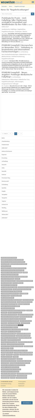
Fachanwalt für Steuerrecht (8, 360)
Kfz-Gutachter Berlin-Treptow (9, 287)
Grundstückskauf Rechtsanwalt (15, 344)
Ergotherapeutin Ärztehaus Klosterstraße (12, 259)
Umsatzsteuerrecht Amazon (8, 257)
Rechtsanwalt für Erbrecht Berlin (9, 321)
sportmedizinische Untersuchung (9, 371)
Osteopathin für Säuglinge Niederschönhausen (13, 268)
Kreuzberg (4, 158)
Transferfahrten (25, 323)
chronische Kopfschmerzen (24, 373)
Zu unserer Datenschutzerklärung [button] (9, 414)
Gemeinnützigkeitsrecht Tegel (9, 304)
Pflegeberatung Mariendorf (8, 302)
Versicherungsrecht (6, 289)
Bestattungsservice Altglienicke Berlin (11, 299)
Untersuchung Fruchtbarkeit (25, 314)
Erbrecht (20, 325)
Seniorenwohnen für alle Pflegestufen (11, 291)
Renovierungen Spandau (24, 360)
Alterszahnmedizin (6, 283)
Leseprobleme (5, 348)
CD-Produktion (24, 293)
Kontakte (3, 385)
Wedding (4, 207)
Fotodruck (29, 310)
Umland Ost (5, 204)
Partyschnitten (5, 264)
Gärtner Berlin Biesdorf (26, 354)
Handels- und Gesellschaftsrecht (9, 367)
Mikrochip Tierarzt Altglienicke (9, 327)
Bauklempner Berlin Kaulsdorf (18, 264)
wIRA (26, 329)
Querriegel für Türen (24, 304)
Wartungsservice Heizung (14, 312)
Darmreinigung (5, 295)
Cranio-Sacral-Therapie (7, 278)
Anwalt (12, 377)
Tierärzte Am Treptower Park (9, 285)
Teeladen (15, 356)
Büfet (2, 354)
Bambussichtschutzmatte (8, 335)
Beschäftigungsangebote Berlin (9, 274)
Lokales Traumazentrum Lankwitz (10, 306)
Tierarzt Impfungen (28, 299)
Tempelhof (4, 194)
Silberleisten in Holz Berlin (25, 342)
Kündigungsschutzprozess (8, 280)
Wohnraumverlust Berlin (7, 308)
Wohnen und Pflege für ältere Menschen (12, 346)
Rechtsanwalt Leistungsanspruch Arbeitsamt (13, 310)
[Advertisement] (17, 112)
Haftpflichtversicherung (14, 339)
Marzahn (4, 164)
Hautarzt (16, 354)
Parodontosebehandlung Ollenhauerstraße (12, 270)
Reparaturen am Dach (26, 316)
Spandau (4, 188)
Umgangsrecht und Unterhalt (9, 325)
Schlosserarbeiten (21, 375)
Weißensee (4, 211)
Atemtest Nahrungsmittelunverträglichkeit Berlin (14, 276)
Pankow (4, 174)
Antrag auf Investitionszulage (9, 342)
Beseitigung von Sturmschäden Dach (19, 363)
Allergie (25, 272)
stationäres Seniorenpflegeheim (9, 316)
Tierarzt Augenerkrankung (8, 358)
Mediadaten (21, 383)
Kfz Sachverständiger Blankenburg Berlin (12, 329)
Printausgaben (22, 381)
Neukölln (4, 171)
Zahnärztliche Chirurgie (25, 337)
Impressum (21, 385)
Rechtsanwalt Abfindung (23, 333)
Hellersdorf (4, 148)
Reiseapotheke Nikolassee (8, 375)
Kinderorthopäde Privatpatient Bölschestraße (13, 318)
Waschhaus (9, 354)
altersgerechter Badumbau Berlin (22, 289)
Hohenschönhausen (7, 151)
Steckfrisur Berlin (5, 266)
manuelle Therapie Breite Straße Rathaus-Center (14, 350)
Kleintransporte (28, 346)
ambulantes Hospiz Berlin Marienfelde (11, 272)
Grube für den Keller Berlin (8, 373)
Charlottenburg (5, 141)
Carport (3, 344)
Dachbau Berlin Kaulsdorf (23, 335)
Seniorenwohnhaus (21, 377)
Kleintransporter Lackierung (26, 287)
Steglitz (4, 191)
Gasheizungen (5, 377)
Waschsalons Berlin (16, 295)
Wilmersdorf (5, 214)
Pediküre (3, 339)
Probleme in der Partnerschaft (9, 337)
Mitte (3, 168)
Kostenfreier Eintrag (6, 383)
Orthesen (3, 323)
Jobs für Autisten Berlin (14, 331)
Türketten (3, 312)
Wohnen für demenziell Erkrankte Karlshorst (12, 261)
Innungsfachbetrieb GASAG (24, 302)
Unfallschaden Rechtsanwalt (8, 314)
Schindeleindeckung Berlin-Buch (9, 293)
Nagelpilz (3, 331)
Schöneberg (5, 184)
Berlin (3, 138)
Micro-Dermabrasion (25, 321)
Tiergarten (4, 197)
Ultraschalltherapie (18, 283)
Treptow (4, 201)
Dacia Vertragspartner (14, 323)
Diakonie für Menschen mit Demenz (10, 369)
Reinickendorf (5, 181)
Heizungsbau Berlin (6, 356)
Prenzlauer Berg (6, 178)
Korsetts (17, 278)
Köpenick (4, 154)
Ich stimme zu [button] (27, 402)
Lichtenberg (5, 161)
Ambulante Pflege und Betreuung (23, 352)
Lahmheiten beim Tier (7, 352)
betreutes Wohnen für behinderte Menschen (13, 365)
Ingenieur (19, 358)
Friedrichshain (5, 144)
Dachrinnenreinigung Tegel (8, 333)
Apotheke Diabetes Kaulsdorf (24, 280)
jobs (12, 348)
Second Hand (4, 363)
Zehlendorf (4, 217)
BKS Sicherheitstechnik (7, 297)
